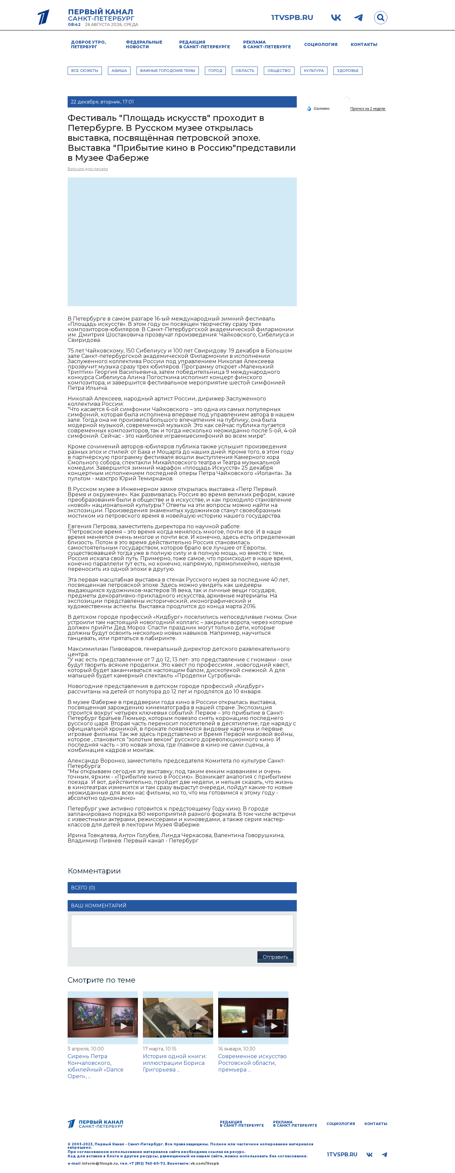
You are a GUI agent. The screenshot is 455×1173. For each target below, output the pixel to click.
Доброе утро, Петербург (88, 44)
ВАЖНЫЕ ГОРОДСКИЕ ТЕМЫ (167, 70)
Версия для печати (88, 168)
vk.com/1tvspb (205, 1163)
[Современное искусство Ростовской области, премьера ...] (253, 1018)
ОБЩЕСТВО (279, 70)
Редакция (204, 44)
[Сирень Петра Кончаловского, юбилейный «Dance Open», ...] (103, 1018)
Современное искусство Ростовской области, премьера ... (252, 1063)
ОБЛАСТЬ (244, 70)
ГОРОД (215, 70)
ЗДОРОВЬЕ (348, 70)
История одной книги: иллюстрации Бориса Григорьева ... (175, 1063)
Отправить (275, 957)
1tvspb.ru (292, 17)
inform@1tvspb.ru (100, 1163)
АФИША (119, 70)
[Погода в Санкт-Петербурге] (347, 102)
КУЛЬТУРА (314, 70)
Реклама (267, 44)
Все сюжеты (84, 70)
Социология (320, 44)
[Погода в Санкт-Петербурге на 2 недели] (368, 109)
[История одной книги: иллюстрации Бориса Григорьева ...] (178, 1018)
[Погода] (318, 108)
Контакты (364, 44)
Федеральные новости (144, 44)
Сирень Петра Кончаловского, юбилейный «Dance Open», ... (96, 1066)
